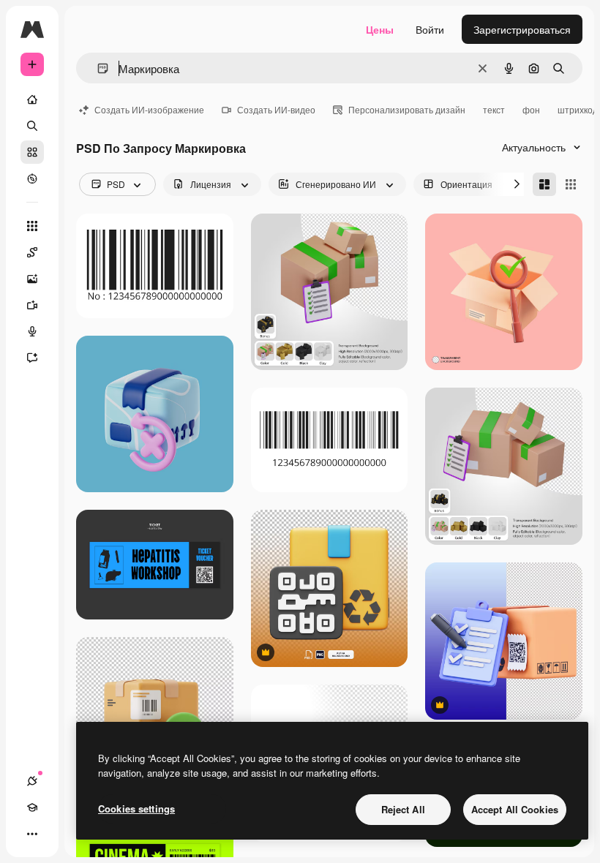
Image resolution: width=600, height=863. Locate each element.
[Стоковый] (32, 152)
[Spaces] (32, 252)
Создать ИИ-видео (276, 109)
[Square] (570, 184)
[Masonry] (544, 184)
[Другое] (32, 833)
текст (494, 109)
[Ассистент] (32, 357)
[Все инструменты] (32, 226)
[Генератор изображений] (32, 278)
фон (531, 109)
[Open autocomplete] (97, 68)
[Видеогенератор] (32, 305)
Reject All (403, 809)
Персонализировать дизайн (406, 109)
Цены (380, 29)
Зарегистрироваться (522, 29)
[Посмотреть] (32, 178)
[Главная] (32, 99)
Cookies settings (136, 808)
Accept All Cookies (514, 809)
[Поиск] (32, 125)
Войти (430, 29)
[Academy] (32, 807)
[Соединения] (32, 781)
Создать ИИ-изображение (149, 109)
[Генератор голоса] (32, 331)
